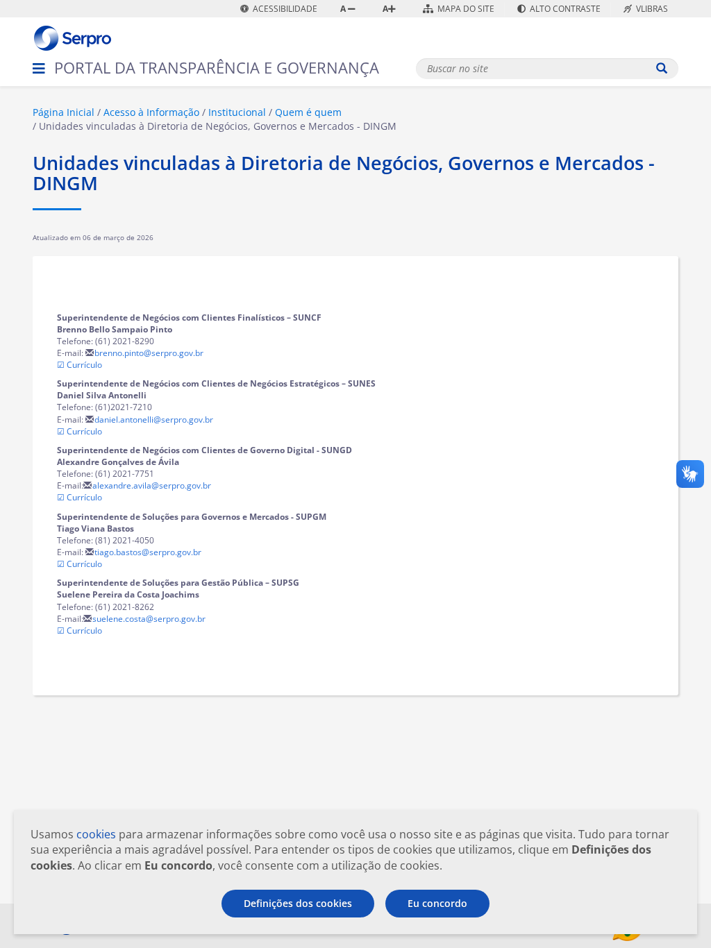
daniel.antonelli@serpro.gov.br (153, 419)
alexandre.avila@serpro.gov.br (151, 485)
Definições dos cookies (298, 903)
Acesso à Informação (151, 112)
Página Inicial (63, 112)
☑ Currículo (79, 365)
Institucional (237, 112)
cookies (96, 834)
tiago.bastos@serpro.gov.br (147, 552)
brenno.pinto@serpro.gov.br (148, 353)
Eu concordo (437, 903)
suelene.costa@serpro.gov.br (149, 619)
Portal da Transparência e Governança (216, 67)
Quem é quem (308, 112)
